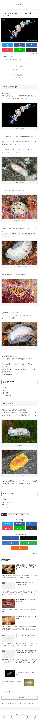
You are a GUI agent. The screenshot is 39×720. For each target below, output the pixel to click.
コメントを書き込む (19, 697)
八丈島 (5, 514)
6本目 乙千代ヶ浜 (20, 69)
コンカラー (26, 514)
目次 (17, 66)
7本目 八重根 (18, 75)
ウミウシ (12, 514)
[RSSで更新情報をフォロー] (19, 548)
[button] (35, 372)
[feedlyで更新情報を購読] (28, 543)
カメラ (18, 514)
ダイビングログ (20, 72)
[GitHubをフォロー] (10, 543)
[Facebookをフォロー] (10, 538)
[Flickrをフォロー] (28, 538)
